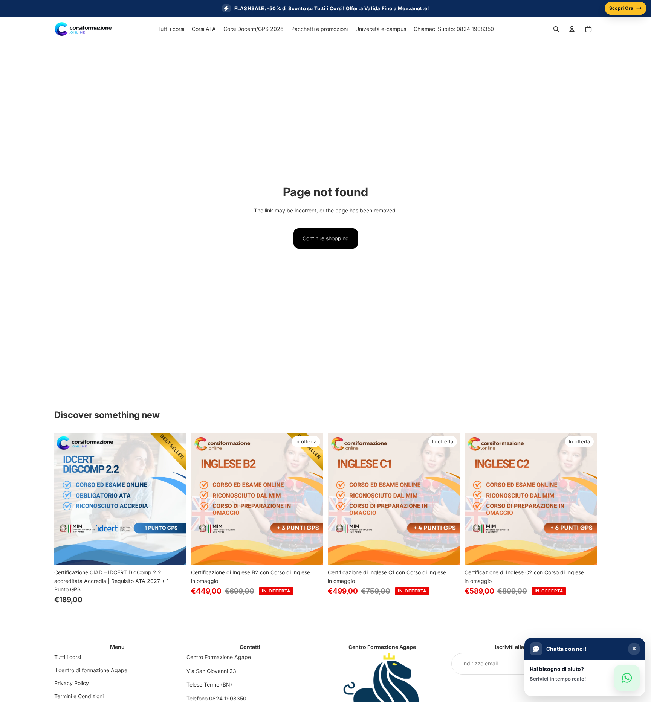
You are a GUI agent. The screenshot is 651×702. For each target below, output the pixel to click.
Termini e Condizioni (79, 696)
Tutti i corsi (67, 657)
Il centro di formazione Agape (90, 670)
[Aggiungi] (175, 554)
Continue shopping (326, 238)
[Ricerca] (556, 29)
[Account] (572, 29)
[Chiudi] (634, 649)
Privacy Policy (71, 683)
